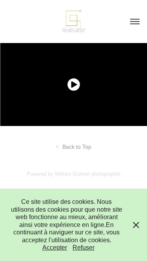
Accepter (54, 247)
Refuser (83, 247)
